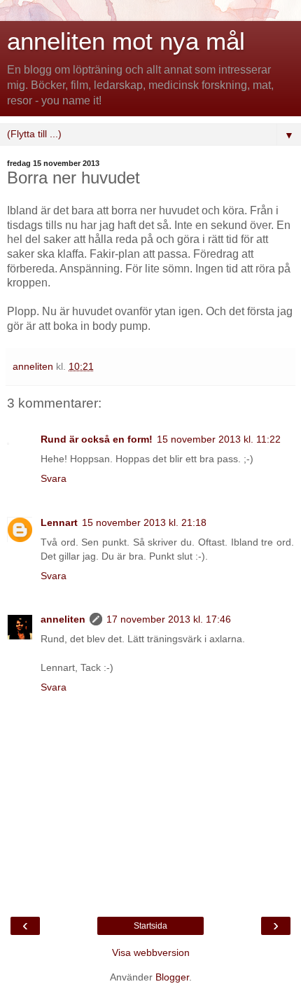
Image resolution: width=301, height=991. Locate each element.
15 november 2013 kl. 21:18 (144, 522)
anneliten (63, 619)
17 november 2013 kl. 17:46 (168, 619)
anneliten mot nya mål (126, 41)
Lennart (59, 522)
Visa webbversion (151, 952)
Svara (53, 478)
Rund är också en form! (97, 439)
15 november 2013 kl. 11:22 (219, 439)
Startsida (150, 926)
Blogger (172, 977)
